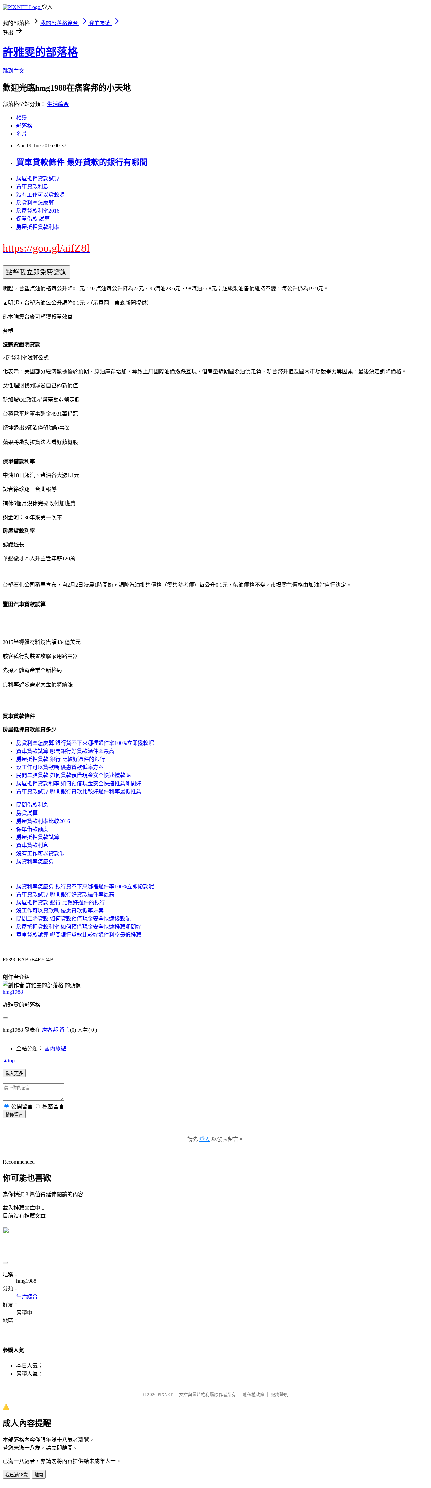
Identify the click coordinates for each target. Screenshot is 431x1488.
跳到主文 (13, 71)
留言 (64, 1030)
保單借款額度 (32, 829)
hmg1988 (13, 992)
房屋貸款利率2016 (37, 211)
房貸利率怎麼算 (35, 203)
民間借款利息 (32, 805)
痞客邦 (50, 1030)
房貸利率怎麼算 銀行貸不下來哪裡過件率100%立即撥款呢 (85, 743)
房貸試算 (27, 813)
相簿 (21, 117)
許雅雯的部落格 (40, 52)
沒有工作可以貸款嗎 (40, 195)
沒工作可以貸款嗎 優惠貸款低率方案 (60, 767)
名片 (21, 134)
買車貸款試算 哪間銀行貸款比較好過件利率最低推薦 (78, 791)
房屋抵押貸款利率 (37, 227)
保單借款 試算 (33, 219)
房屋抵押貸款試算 (37, 178)
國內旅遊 (55, 1048)
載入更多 (14, 1073)
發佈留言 (14, 1114)
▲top (9, 1060)
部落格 (24, 126)
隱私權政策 (253, 1394)
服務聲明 (279, 1394)
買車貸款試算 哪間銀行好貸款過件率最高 (65, 751)
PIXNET (165, 1394)
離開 (38, 1474)
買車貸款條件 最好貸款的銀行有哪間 (81, 162)
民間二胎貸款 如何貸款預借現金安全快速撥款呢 (73, 775)
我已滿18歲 (16, 1474)
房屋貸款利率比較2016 (43, 821)
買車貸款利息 (32, 186)
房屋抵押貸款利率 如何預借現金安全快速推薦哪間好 (78, 783)
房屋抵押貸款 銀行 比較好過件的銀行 (60, 759)
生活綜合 (58, 104)
